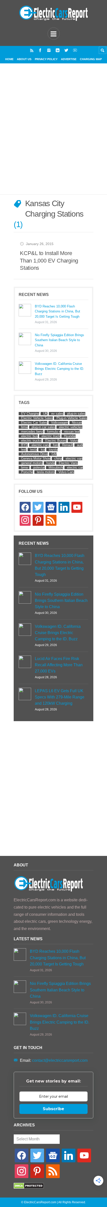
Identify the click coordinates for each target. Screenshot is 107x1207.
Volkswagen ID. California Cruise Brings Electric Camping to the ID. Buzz (59, 369)
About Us (24, 59)
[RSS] (32, 50)
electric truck (51, 436)
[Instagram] (49, 50)
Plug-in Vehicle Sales (71, 418)
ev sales (57, 413)
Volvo (74, 440)
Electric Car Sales (34, 422)
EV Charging (30, 413)
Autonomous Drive (34, 454)
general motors (32, 463)
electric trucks (31, 440)
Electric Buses (55, 440)
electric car (75, 467)
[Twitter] (66, 50)
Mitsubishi (56, 467)
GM (54, 454)
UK (45, 413)
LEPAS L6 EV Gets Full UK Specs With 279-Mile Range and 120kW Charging (59, 697)
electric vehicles (70, 427)
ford (55, 445)
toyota (53, 449)
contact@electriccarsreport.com (60, 1060)
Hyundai (70, 436)
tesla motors (46, 472)
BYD (24, 445)
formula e (53, 431)
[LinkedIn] (57, 50)
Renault (67, 445)
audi (80, 445)
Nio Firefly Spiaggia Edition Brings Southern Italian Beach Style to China (59, 340)
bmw (24, 427)
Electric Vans (68, 463)
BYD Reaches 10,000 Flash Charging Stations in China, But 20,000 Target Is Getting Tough (57, 311)
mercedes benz (32, 431)
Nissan (77, 422)
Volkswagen (59, 422)
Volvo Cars (66, 472)
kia (43, 449)
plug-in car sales (43, 427)
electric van (74, 458)
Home (9, 59)
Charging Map (91, 59)
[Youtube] (75, 50)
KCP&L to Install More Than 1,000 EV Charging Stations (49, 260)
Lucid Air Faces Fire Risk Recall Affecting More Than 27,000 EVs (59, 665)
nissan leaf (72, 431)
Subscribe (53, 1108)
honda (50, 463)
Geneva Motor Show (36, 458)
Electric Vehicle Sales (37, 418)
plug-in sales (76, 413)
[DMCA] (29, 1187)
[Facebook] (40, 50)
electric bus (29, 436)
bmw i (25, 467)
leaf (23, 449)
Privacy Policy (46, 59)
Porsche (27, 472)
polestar (39, 467)
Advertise (68, 59)
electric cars (40, 445)
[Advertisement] (53, 135)
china (58, 458)
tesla (33, 449)
